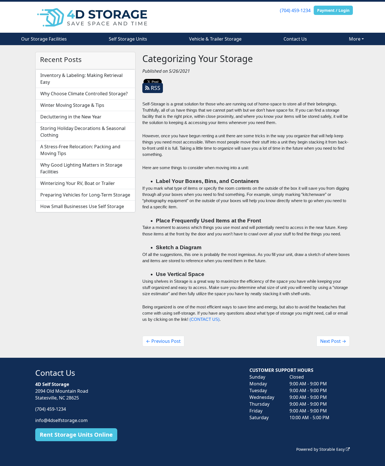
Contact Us (295, 39)
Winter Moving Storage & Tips (72, 105)
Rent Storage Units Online (76, 434)
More (354, 39)
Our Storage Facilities (44, 39)
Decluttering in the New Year (70, 117)
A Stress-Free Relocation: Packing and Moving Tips (80, 149)
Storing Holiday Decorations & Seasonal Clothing (82, 131)
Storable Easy (332, 449)
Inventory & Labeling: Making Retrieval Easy (81, 78)
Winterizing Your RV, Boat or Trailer (77, 183)
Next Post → (333, 341)
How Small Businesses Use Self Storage (82, 206)
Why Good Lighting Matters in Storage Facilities (81, 168)
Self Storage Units (128, 39)
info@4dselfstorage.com (61, 420)
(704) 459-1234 (295, 10)
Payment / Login (333, 10)
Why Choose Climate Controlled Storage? (84, 93)
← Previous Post (163, 341)
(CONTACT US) (204, 319)
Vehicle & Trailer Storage (215, 39)
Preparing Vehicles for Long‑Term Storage (85, 195)
